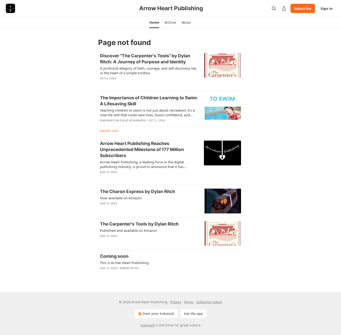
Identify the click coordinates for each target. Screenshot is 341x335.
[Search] (273, 8)
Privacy (175, 302)
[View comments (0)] (135, 84)
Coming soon (114, 256)
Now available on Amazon (121, 198)
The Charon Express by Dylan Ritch (137, 191)
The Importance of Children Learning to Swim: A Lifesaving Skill (149, 100)
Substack (147, 325)
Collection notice (209, 302)
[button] (154, 22)
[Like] (103, 178)
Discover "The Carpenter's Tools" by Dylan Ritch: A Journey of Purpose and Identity (145, 58)
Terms (188, 302)
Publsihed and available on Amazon (128, 230)
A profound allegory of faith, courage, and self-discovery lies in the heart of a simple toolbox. (148, 70)
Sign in (327, 8)
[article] (170, 70)
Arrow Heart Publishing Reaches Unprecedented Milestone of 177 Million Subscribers (142, 149)
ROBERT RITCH (129, 268)
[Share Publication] (284, 8)
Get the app (193, 313)
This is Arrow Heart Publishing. (124, 262)
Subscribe (302, 8)
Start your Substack (158, 313)
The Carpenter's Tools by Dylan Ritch (139, 224)
